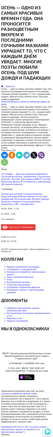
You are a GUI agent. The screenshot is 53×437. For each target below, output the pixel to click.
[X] (34, 155)
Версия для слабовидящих (21, 227)
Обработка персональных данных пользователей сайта (23, 309)
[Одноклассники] (11, 155)
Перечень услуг (14, 318)
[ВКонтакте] (4, 155)
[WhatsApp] (4, 162)
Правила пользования (17, 321)
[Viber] (41, 155)
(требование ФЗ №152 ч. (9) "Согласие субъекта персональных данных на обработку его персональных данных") (24, 429)
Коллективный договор (18, 282)
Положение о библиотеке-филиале (23, 287)
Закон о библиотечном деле (20, 277)
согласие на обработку (12, 393)
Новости (15, 101)
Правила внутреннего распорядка (23, 267)
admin (4, 104)
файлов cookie (30, 393)
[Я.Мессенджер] (19, 155)
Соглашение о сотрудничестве (21, 269)
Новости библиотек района (34, 101)
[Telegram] (26, 155)
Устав (9, 279)
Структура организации (18, 284)
